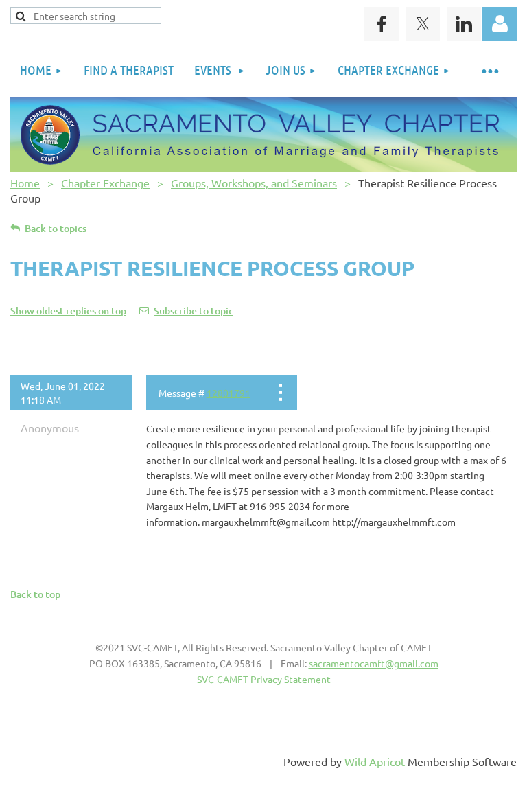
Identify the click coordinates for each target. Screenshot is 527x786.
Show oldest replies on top (68, 310)
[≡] (489, 70)
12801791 (228, 392)
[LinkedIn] (464, 24)
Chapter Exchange (105, 182)
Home (25, 182)
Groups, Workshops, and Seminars (254, 182)
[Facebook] (381, 24)
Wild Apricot (374, 761)
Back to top (35, 594)
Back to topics (55, 228)
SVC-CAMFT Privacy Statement (264, 679)
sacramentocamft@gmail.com (373, 663)
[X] (423, 24)
